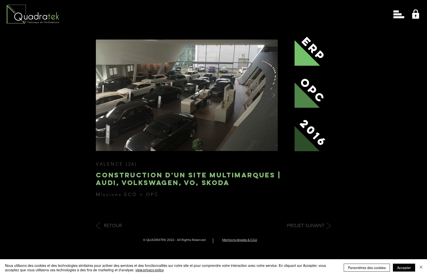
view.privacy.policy (149, 269)
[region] (414, 13)
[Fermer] (421, 267)
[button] (398, 14)
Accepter (404, 267)
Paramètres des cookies (367, 267)
